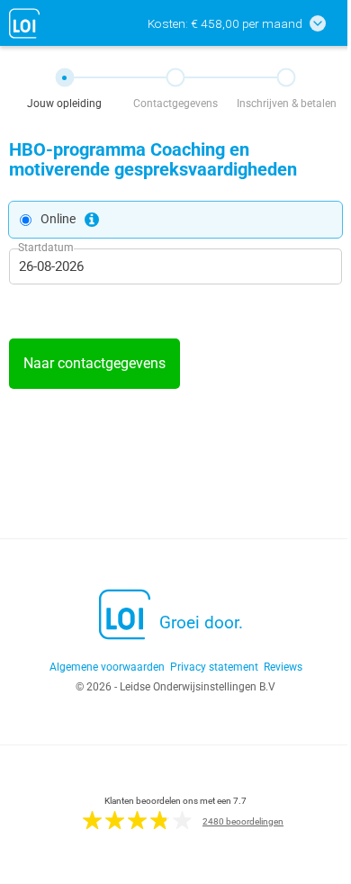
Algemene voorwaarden (107, 667)
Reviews (283, 667)
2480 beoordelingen (243, 821)
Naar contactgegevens (94, 363)
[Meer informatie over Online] (92, 219)
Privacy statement (214, 667)
